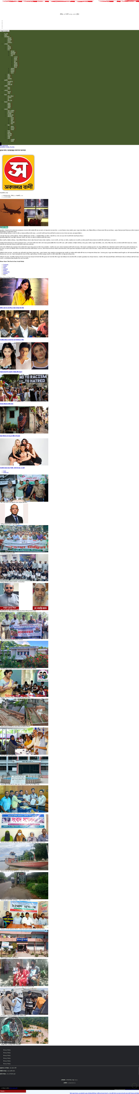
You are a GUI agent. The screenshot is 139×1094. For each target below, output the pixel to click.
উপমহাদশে (10, 42)
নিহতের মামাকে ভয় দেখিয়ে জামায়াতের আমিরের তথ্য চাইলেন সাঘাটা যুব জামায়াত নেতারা (18, 610)
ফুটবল (9, 93)
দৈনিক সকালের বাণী (4, 145)
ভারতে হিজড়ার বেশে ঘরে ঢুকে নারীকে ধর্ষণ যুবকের (10, 436)
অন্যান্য (6, 109)
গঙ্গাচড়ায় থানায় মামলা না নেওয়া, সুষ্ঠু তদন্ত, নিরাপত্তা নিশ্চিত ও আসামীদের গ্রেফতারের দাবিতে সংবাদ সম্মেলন (22, 842)
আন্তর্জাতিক (2, 147)
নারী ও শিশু (10, 100)
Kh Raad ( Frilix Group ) (131, 1089)
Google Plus (6, 271)
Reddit (5, 270)
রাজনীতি (6, 80)
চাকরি (9, 138)
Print (4, 274)
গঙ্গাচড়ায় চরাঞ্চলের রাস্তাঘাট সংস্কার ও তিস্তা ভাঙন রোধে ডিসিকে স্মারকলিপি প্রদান (17, 813)
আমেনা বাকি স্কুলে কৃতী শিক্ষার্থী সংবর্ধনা (8, 755)
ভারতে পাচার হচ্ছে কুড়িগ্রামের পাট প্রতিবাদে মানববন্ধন (11, 639)
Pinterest (5, 273)
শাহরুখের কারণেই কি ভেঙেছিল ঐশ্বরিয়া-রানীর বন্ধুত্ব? (11, 372)
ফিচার (5, 94)
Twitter (5, 266)
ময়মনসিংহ (10, 78)
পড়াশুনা (12, 129)
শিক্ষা (9, 125)
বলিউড (9, 107)
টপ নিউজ (7, 147)
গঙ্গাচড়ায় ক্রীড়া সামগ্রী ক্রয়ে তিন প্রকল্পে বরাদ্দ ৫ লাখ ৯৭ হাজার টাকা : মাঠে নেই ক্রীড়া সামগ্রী (19, 784)
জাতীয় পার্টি (10, 84)
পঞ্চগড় (12, 73)
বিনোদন (5, 102)
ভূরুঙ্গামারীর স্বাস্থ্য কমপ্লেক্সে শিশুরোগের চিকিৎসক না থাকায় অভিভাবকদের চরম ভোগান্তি (18, 668)
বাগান (12, 123)
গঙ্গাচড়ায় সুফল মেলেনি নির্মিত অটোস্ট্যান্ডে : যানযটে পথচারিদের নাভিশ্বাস (15, 900)
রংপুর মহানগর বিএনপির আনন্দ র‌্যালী (7, 553)
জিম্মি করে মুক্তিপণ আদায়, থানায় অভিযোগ (9, 957)
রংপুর (9, 49)
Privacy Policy (7, 1050)
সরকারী (12, 141)
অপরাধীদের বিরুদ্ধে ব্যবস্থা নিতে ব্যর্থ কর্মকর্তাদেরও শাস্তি (12, 339)
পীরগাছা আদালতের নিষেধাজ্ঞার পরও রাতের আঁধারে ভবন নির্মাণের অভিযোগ (15, 726)
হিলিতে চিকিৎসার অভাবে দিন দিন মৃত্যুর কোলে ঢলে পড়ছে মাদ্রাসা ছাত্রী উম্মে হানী (17, 986)
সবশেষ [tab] (4, 471)
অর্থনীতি (6, 86)
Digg (4, 267)
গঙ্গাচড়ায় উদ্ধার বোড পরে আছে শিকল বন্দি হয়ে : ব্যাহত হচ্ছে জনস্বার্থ (14, 871)
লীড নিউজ (12, 147)
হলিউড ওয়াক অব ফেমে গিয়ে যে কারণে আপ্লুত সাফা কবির (12, 307)
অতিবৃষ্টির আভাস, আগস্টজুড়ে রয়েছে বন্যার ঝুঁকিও (10, 1044)
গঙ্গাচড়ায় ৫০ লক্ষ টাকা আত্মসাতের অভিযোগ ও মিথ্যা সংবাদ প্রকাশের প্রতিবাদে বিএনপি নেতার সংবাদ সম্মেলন (22, 929)
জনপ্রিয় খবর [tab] (5, 472)
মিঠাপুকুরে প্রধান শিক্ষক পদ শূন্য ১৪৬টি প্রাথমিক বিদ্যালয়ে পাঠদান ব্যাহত (15, 697)
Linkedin (5, 269)
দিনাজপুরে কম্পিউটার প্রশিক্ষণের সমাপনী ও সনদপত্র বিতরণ (12, 582)
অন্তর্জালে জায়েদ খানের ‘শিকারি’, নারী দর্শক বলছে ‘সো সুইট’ (12, 468)
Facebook (5, 264)
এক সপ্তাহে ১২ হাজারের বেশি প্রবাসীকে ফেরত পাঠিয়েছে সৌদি (13, 1015)
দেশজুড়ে (6, 44)
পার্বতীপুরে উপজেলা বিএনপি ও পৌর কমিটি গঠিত (10, 524)
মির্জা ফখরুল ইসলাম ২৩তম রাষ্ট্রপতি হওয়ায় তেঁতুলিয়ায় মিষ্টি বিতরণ (13, 502)
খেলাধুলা (6, 90)
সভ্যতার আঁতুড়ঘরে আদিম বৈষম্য (6, 403)
